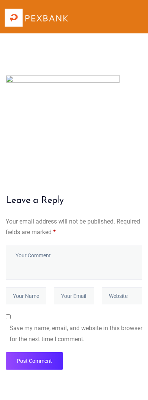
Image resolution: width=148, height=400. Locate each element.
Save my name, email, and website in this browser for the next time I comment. (75, 333)
